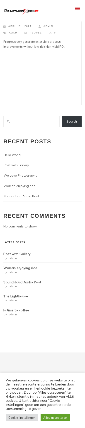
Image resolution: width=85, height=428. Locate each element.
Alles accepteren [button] (55, 417)
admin (48, 26)
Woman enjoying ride (19, 186)
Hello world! (12, 155)
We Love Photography (20, 175)
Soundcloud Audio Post (21, 196)
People (36, 32)
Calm (13, 32)
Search (71, 121)
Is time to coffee (16, 310)
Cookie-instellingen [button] (22, 417)
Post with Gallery (16, 165)
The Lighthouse (15, 296)
